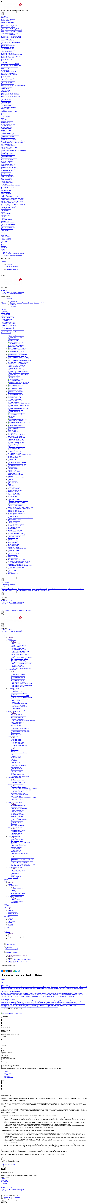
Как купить (11, 910)
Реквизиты (4, 1184)
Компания (10, 919)
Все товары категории (7, 1163)
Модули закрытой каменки (68, 1004)
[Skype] (16, 971)
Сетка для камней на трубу (52, 1001)
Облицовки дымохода (38, 1001)
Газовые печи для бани (32, 993)
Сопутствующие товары (18, 870)
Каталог (10, 639)
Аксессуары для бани (17, 839)
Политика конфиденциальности (12, 1197)
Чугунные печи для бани (46, 993)
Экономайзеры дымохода (52, 1005)
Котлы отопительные (17, 714)
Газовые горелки (28, 1004)
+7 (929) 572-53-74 (6, 252)
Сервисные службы (17, 888)
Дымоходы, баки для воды (18, 787)
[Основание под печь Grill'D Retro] (11, 1013)
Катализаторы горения (39, 1004)
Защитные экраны (20, 1007)
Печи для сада (15, 750)
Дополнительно (8, 1077)
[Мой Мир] (7, 971)
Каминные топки (16, 739)
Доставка (7, 1076)
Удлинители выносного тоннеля (35, 1005)
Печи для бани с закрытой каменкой (32, 994)
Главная (3, 1178)
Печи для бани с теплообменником (19, 996)
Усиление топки (53, 1007)
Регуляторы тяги (10, 1005)
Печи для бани (15, 643)
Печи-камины (15, 673)
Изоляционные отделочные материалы (22, 858)
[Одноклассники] (4, 971)
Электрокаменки (20, 993)
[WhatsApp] (14, 971)
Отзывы (6, 1071)
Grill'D (2, 1028)
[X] (9, 971)
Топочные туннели (42, 1007)
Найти (2, 1202)
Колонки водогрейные (17, 780)
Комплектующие (65, 1001)
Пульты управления (31, 1007)
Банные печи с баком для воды (13, 994)
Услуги (10, 884)
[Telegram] (19, 971)
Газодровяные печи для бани (72, 994)
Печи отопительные (17, 691)
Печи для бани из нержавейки (62, 993)
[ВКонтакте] (2, 971)
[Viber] (11, 971)
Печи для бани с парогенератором (40, 996)
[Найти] (2, 14)
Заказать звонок (12, 962)
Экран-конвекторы (64, 1005)
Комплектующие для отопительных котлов (16, 1002)
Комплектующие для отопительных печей (41, 1002)
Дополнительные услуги (18, 899)
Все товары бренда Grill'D (8, 1164)
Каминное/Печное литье (18, 805)
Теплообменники (20, 1005)
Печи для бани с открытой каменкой (53, 994)
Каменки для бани (55, 996)
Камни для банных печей (8, 1001)
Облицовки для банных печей (14, 1004)
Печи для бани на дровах (8, 993)
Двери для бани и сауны (18, 830)
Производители (5, 1181)
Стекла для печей (77, 988)
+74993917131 (11, 255)
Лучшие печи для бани (67, 996)
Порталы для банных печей (24, 1001)
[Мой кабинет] (1, 608)
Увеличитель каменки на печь (63, 1002)
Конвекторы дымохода (53, 1004)
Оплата (6, 1074)
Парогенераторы (10, 1007)
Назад (11, 637)
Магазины (4, 1183)
